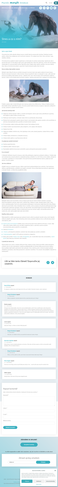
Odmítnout (38, 481)
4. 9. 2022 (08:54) (10, 332)
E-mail (5, 414)
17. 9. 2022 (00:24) (8, 342)
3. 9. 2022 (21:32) (7, 323)
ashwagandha (26, 236)
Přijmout (27, 481)
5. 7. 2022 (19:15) (10, 296)
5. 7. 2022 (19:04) (7, 287)
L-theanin (5, 232)
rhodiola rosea (16, 236)
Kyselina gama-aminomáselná (10, 223)
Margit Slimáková (11, 294)
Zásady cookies (38, 484)
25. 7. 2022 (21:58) (8, 306)
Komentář (6, 395)
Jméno (5, 408)
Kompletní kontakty (29, 444)
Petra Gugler (7, 360)
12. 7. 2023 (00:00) (8, 362)
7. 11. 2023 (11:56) (8, 374)
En (50, 3)
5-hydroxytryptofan (7, 234)
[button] (55, 470)
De (51, 3)
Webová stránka (7, 420)
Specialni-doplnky (8, 340)
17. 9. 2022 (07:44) (11, 352)
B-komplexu (10, 229)
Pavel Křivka (7, 285)
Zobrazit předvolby (50, 481)
